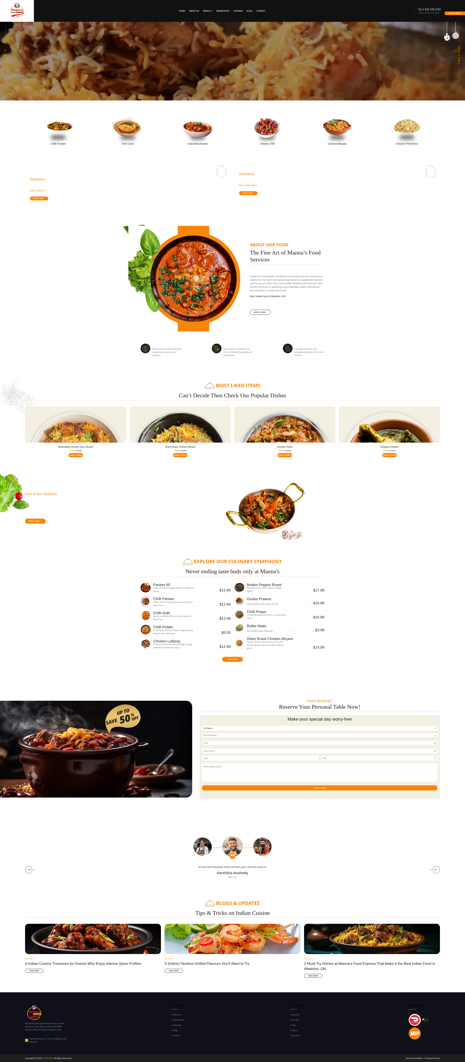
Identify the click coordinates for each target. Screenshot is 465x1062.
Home (182, 11)
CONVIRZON (47, 1058)
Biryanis (295, 1014)
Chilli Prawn (256, 612)
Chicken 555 (267, 143)
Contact (260, 11)
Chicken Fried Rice (407, 143)
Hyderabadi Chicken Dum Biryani (75, 446)
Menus (206, 11)
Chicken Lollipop (166, 641)
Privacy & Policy (433, 1058)
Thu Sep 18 (308, 958)
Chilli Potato (163, 627)
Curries (295, 1020)
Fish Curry (128, 143)
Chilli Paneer (58, 143)
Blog (249, 11)
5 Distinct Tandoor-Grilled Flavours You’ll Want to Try (207, 964)
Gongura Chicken (389, 446)
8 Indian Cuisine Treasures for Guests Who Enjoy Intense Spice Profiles (83, 964)
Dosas (295, 1030)
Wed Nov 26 (30, 958)
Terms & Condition (414, 1058)
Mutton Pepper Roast (264, 585)
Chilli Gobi (161, 613)
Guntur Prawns (259, 599)
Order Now (38, 198)
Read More (34, 971)
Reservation (223, 11)
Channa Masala (337, 143)
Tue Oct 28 (169, 958)
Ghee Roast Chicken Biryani (180, 446)
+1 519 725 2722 (431, 9)
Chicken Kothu (285, 446)
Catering (238, 11)
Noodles (296, 1035)
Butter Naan (256, 626)
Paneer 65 (161, 585)
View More (232, 659)
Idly (293, 1025)
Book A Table (455, 13)
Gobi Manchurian (198, 143)
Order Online (75, 455)
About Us (194, 11)
